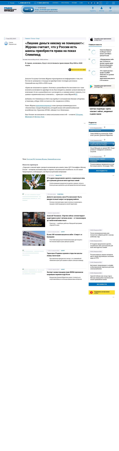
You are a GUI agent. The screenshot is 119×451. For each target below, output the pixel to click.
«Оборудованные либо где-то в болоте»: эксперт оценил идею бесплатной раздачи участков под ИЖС (107, 63)
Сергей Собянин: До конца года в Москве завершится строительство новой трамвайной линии (101, 277)
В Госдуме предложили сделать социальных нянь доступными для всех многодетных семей (101, 245)
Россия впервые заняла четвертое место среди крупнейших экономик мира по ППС (102, 256)
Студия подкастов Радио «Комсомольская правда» (98, 143)
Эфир (110, 10)
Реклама (74, 2)
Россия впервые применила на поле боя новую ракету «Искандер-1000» (102, 165)
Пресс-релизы (65, 2)
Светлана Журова (41, 159)
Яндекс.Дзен (39, 117)
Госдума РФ (31, 159)
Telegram (79, 114)
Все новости (102, 284)
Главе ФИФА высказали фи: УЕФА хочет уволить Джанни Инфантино (101, 134)
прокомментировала (43, 105)
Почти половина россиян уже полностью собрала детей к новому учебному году (102, 235)
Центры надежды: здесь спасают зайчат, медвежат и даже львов (101, 111)
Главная (27, 38)
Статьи (33, 38)
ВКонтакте (29, 117)
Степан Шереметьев (12, 43)
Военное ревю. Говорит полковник (97, 160)
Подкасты (93, 10)
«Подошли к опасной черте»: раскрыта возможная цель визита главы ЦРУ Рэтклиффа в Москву (54, 167)
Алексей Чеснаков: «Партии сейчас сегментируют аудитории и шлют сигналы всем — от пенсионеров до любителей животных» (66, 218)
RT (76, 94)
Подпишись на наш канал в (78, 69)
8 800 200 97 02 (25, 3)
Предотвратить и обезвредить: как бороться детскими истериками (44, 172)
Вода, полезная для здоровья (46, 9)
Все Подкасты (101, 171)
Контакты (55, 2)
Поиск (107, 3)
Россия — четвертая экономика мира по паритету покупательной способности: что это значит (52, 169)
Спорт (38, 38)
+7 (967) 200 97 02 (43, 3)
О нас (81, 2)
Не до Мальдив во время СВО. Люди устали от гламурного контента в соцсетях (102, 149)
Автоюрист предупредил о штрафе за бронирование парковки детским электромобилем (102, 267)
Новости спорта (95, 130)
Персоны (101, 10)
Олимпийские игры (54, 159)
